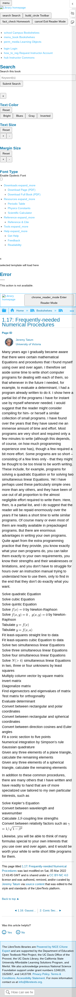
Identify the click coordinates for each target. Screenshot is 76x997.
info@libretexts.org (30, 981)
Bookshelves (44, 310)
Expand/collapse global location (72, 309)
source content (35, 884)
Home (20, 310)
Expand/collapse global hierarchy (6, 310)
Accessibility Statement (31, 978)
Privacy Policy (41, 974)
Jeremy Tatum (24, 339)
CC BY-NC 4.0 (58, 875)
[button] (14, 240)
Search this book (10, 71)
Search (7, 992)
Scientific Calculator (20, 212)
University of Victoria (28, 344)
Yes (9, 932)
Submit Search (12, 83)
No (23, 932)
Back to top (9, 898)
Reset (6, 110)
